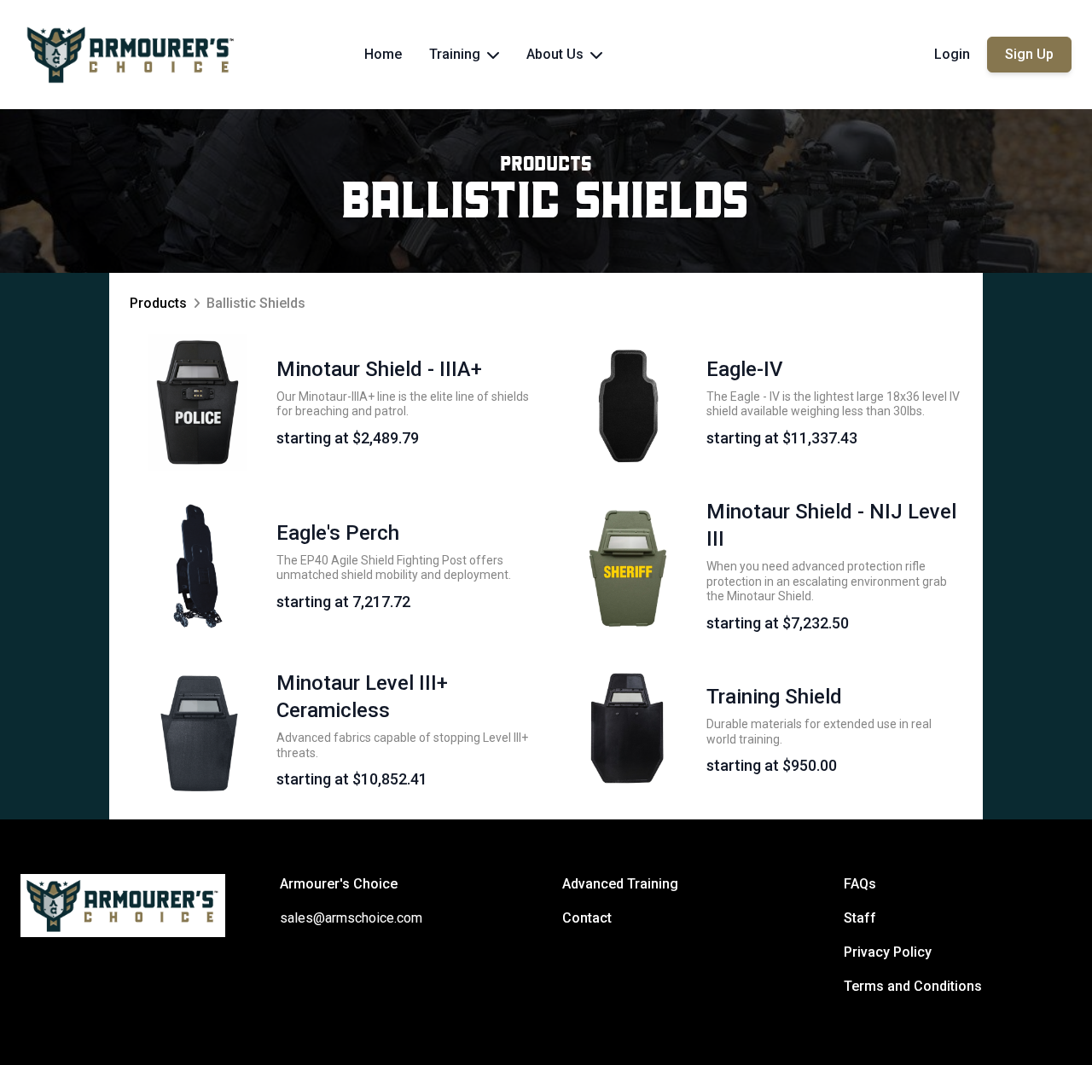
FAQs (860, 884)
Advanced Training (620, 884)
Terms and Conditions (913, 986)
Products (546, 165)
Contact (587, 918)
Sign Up (1029, 54)
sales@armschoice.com (351, 918)
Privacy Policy (888, 952)
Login (952, 54)
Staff (860, 918)
